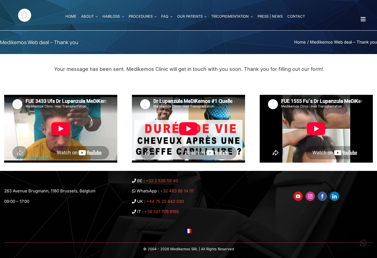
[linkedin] (334, 196)
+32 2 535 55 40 (162, 180)
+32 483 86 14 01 (176, 191)
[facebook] (322, 196)
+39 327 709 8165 (161, 211)
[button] (363, 243)
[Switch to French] (188, 231)
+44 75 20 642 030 (165, 201)
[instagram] (310, 196)
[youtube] (298, 196)
